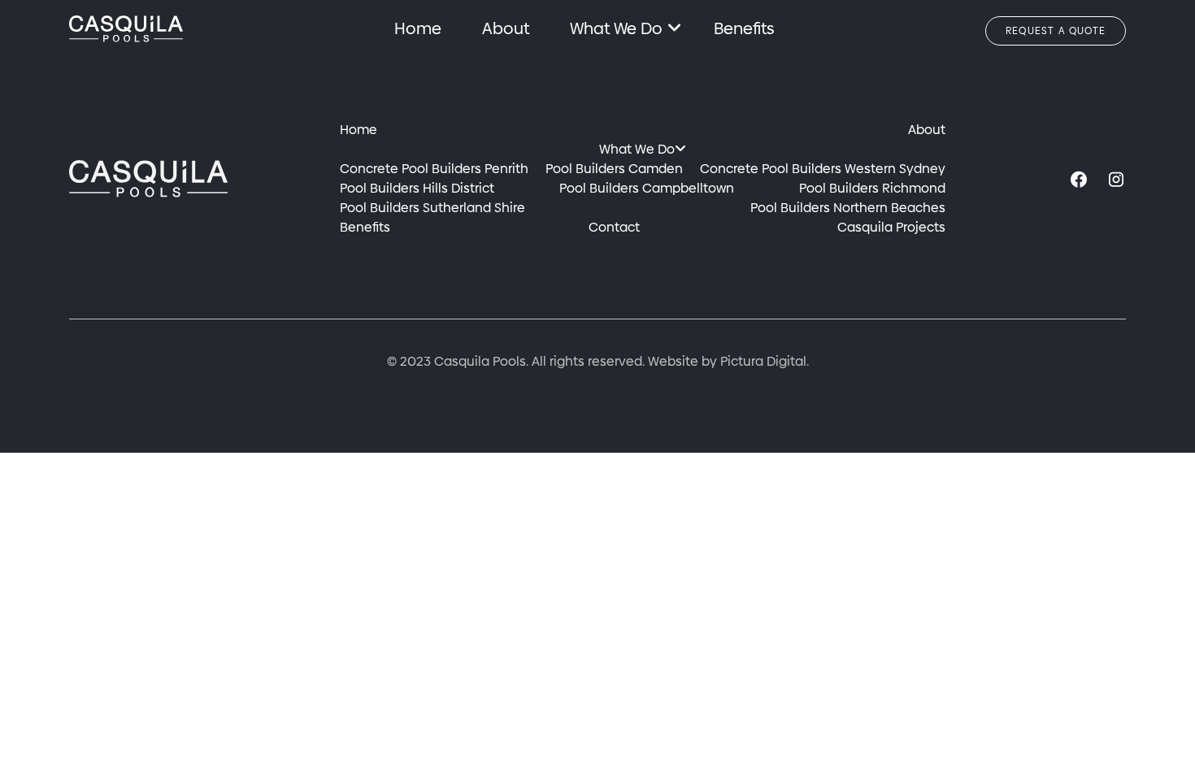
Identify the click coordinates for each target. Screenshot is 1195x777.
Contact (614, 227)
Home (417, 28)
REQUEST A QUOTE (1056, 30)
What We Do (616, 28)
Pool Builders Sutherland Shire (432, 207)
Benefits (744, 28)
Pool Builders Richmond (872, 188)
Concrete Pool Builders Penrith (434, 168)
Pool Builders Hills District (417, 188)
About (505, 28)
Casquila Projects (891, 227)
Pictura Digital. (764, 361)
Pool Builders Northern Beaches (847, 207)
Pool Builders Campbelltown (646, 188)
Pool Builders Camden (614, 168)
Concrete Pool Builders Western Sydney (822, 168)
